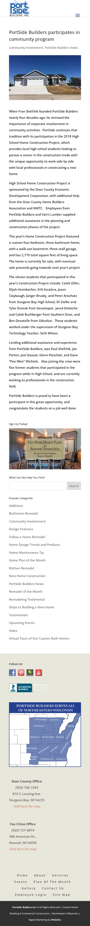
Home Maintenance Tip (26, 552)
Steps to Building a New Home (31, 607)
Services (60, 875)
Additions (16, 506)
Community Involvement (26, 48)
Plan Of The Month (52, 882)
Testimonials (18, 615)
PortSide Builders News (61, 48)
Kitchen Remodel (21, 568)
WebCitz (56, 919)
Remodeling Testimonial (27, 599)
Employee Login (31, 895)
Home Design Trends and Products (34, 544)
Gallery (29, 888)
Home (22, 875)
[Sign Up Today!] (45, 448)
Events (20, 882)
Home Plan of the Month (27, 560)
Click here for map (26, 806)
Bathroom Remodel (23, 513)
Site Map (61, 895)
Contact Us (53, 888)
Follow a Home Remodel (27, 537)
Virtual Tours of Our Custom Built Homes (39, 638)
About (40, 875)
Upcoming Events (22, 623)
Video (13, 631)
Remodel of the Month (25, 591)
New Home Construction (27, 576)
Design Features (21, 529)
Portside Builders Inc (24, 907)
